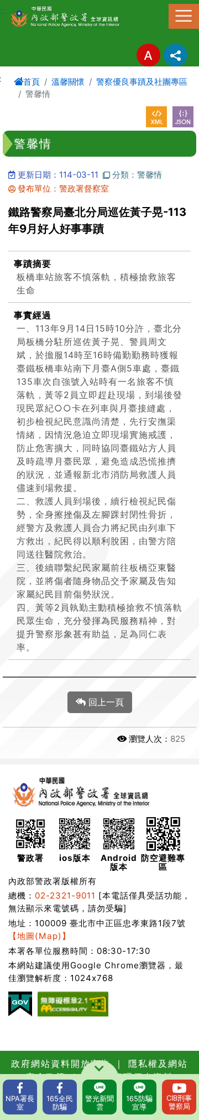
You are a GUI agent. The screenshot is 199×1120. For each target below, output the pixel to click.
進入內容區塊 (26, 6)
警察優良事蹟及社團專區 (141, 81)
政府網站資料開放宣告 (61, 1063)
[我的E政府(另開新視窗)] (20, 1004)
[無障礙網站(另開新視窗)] (73, 1004)
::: (3, 10)
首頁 (31, 81)
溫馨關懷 (68, 81)
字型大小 (148, 55)
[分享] (175, 55)
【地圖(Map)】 (39, 936)
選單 (184, 16)
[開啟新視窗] (156, 116)
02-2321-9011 (65, 895)
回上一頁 (105, 702)
